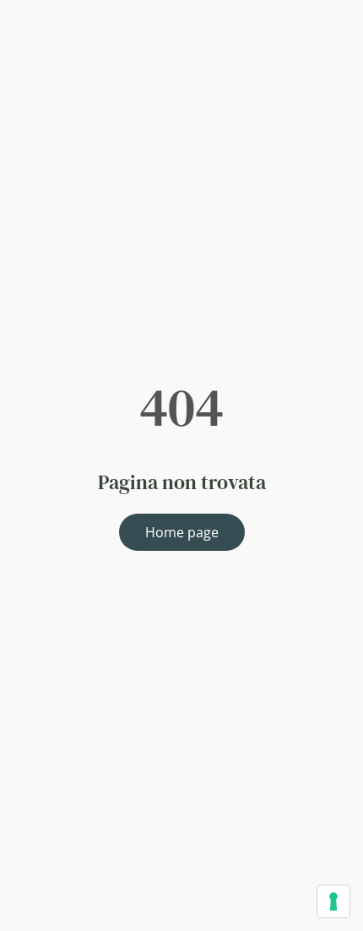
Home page (182, 532)
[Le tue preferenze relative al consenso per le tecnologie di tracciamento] (333, 901)
